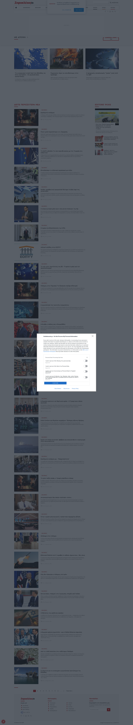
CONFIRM (55, 383)
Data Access (66, 388)
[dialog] (66, 362)
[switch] (86, 361)
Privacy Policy (75, 388)
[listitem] (66, 357)
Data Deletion (57, 388)
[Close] (93, 336)
